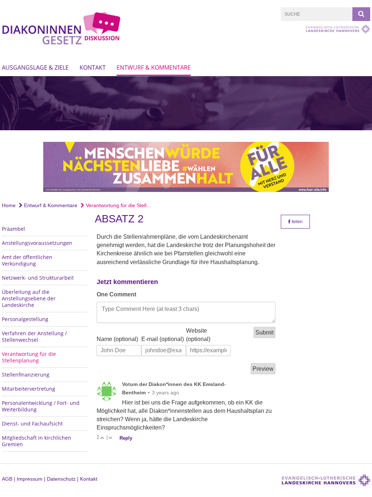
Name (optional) (117, 339)
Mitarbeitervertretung (28, 388)
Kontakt (93, 67)
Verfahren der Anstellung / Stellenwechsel (34, 336)
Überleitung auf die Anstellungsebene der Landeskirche (29, 298)
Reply (126, 438)
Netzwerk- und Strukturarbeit (38, 277)
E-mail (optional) (162, 339)
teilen (297, 221)
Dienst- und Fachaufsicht (32, 423)
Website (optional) (198, 335)
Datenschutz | (63, 479)
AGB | (9, 479)
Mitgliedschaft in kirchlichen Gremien (36, 441)
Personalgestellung (25, 319)
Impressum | (32, 479)
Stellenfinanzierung (25, 374)
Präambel (13, 228)
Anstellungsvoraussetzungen (37, 242)
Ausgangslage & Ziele (35, 67)
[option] (186, 103)
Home (9, 205)
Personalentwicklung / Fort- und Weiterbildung (41, 406)
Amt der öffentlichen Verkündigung (27, 260)
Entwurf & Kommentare (154, 67)
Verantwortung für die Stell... (117, 205)
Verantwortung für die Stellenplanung (29, 357)
